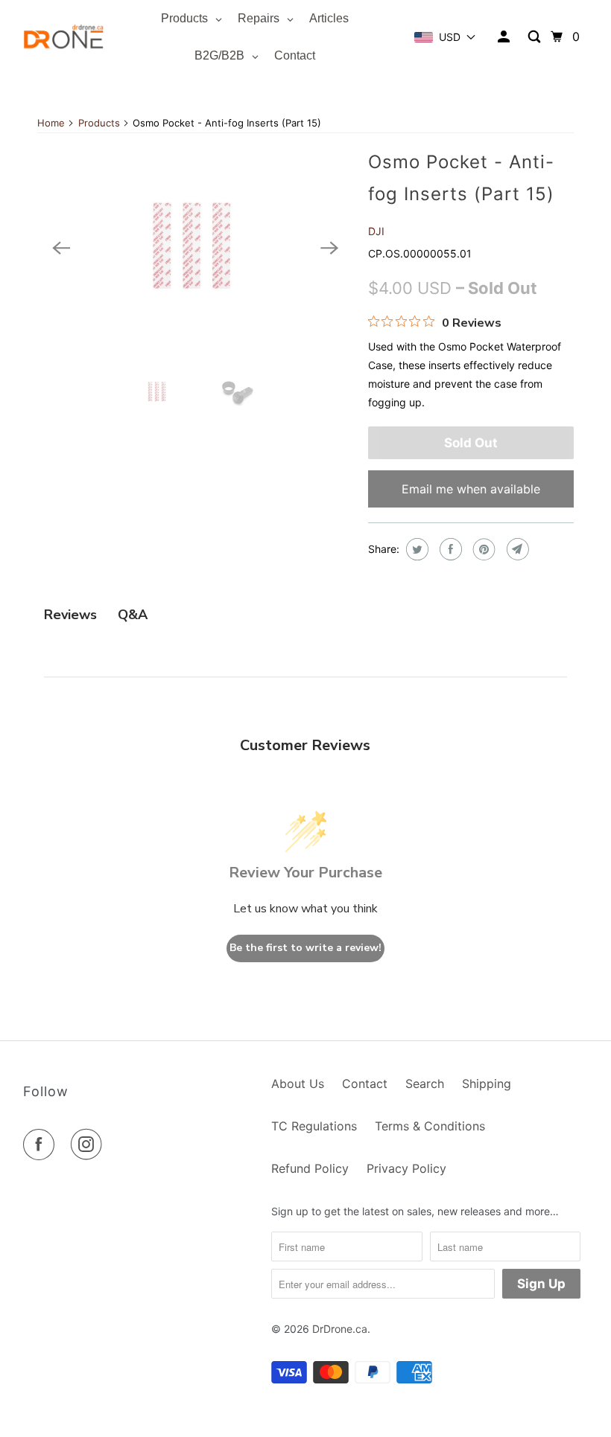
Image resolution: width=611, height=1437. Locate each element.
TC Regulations (314, 1125)
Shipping (486, 1083)
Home (51, 123)
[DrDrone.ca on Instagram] (89, 1144)
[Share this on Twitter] (415, 549)
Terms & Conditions (430, 1125)
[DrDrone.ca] (64, 36)
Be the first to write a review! (305, 948)
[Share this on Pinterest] (482, 549)
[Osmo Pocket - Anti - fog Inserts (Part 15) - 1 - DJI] (195, 248)
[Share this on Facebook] (449, 549)
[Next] (329, 248)
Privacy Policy (406, 1168)
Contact (364, 1083)
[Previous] (61, 248)
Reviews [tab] (70, 615)
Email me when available (471, 488)
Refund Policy (310, 1168)
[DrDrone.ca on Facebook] (41, 1144)
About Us (297, 1083)
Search (424, 1083)
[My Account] (505, 37)
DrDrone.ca (339, 1328)
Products (99, 123)
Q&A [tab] (133, 615)
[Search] (535, 37)
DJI (376, 231)
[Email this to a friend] (516, 549)
